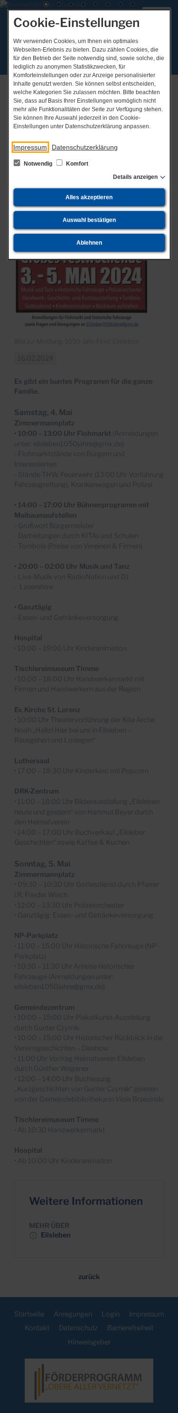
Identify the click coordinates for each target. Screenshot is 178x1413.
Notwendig (38, 163)
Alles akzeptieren (89, 197)
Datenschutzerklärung (85, 147)
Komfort (76, 163)
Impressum (30, 147)
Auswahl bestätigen (89, 220)
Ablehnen (89, 242)
